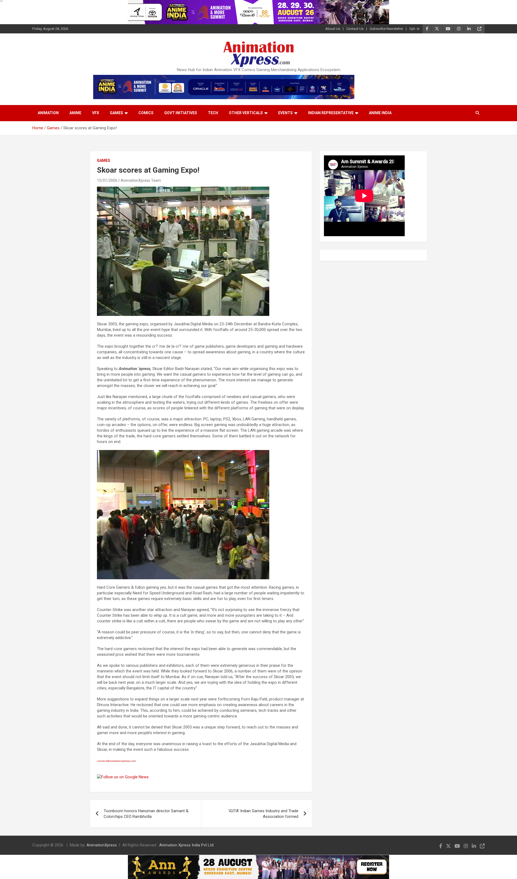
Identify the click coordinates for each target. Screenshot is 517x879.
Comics (145, 113)
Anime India (380, 113)
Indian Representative (331, 113)
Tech (213, 113)
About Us (332, 29)
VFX (95, 113)
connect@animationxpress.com (116, 760)
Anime (75, 113)
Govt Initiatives (180, 113)
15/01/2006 (107, 180)
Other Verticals (246, 113)
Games (116, 113)
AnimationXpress (101, 845)
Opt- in (414, 29)
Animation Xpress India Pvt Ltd (186, 845)
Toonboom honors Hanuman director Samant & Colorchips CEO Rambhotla (146, 813)
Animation (48, 113)
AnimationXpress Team (141, 180)
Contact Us (355, 29)
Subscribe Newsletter (386, 29)
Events (285, 113)
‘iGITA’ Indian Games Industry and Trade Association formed (263, 813)
